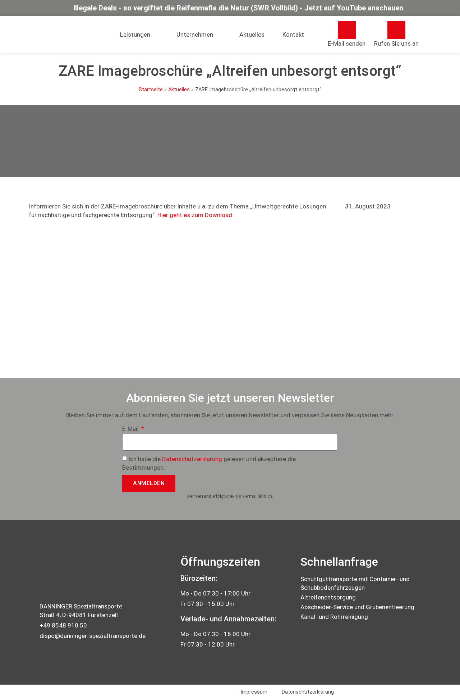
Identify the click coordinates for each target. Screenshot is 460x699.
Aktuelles (251, 34)
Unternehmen (194, 34)
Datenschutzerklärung (192, 459)
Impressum (254, 692)
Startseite (151, 90)
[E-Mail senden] (347, 30)
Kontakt (293, 34)
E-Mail (131, 429)
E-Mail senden (346, 43)
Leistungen (135, 34)
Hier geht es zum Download (194, 215)
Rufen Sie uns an (396, 43)
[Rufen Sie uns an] (396, 30)
